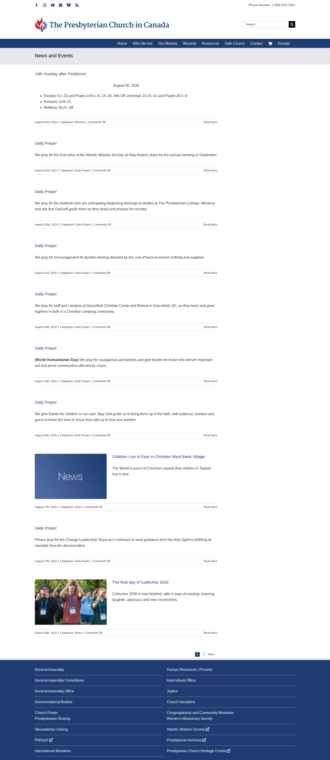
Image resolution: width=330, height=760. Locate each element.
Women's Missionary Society (190, 718)
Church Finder (46, 712)
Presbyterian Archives (184, 740)
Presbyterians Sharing (52, 718)
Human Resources (182, 669)
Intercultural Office (181, 680)
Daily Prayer (46, 143)
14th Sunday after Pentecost (60, 74)
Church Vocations (181, 702)
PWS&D (42, 740)
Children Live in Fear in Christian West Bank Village (158, 456)
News (78, 507)
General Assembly (49, 669)
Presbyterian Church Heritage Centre (197, 751)
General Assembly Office (54, 691)
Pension (206, 669)
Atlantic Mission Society (186, 729)
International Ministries (53, 751)
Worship (80, 122)
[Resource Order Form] (270, 43)
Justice (172, 691)
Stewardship (45, 729)
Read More (210, 122)
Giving (62, 729)
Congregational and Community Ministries (200, 712)
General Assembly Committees (59, 680)
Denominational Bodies (53, 702)
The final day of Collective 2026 (140, 582)
